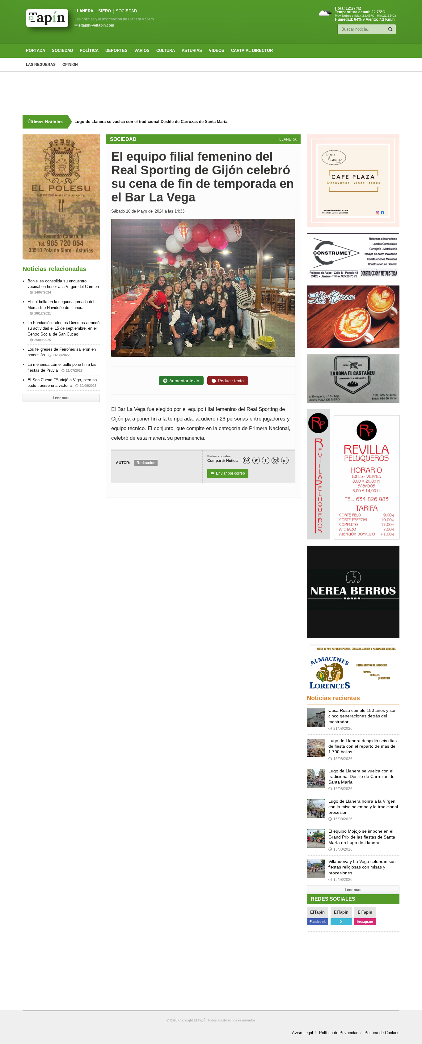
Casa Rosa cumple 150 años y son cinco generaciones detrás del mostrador (362, 716)
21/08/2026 (340, 728)
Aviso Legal (302, 1032)
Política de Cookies (382, 1032)
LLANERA (83, 11)
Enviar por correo (228, 473)
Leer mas (61, 398)
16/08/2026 (340, 789)
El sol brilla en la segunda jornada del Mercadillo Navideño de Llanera (60, 307)
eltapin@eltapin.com (96, 25)
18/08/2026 (340, 759)
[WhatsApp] (246, 460)
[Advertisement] (211, 93)
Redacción (146, 463)
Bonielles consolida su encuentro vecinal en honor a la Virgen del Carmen (63, 286)
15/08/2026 (340, 849)
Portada (35, 50)
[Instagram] (275, 460)
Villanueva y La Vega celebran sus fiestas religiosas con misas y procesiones (361, 867)
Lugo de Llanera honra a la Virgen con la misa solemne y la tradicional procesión (363, 807)
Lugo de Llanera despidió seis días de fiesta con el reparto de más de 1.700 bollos (362, 746)
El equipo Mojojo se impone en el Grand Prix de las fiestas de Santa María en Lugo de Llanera (361, 837)
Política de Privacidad (338, 1032)
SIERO (104, 11)
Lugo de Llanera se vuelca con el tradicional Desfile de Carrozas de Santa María (150, 121)
